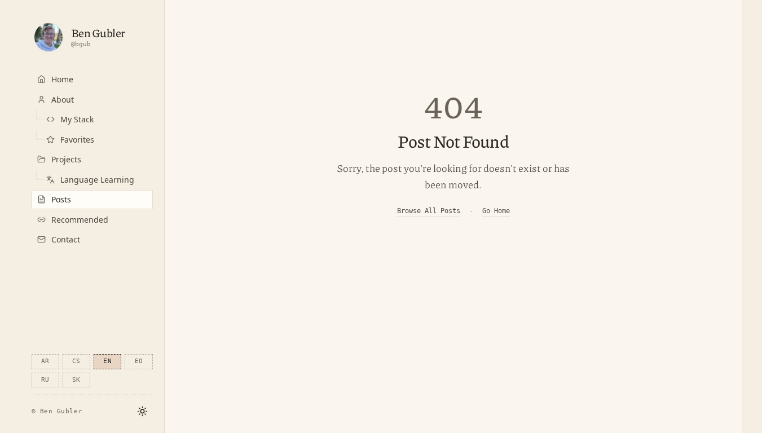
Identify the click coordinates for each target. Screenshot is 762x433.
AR (45, 361)
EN (107, 361)
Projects (66, 159)
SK (76, 379)
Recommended (79, 219)
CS (76, 361)
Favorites (77, 139)
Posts (61, 199)
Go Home (496, 211)
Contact (65, 239)
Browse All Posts (428, 211)
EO (139, 361)
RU (45, 379)
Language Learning (97, 179)
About (62, 99)
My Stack (77, 119)
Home (62, 79)
